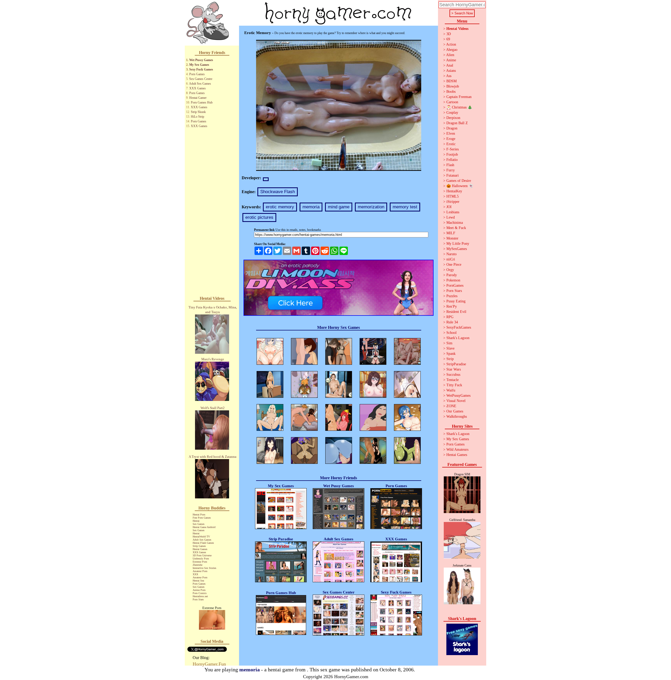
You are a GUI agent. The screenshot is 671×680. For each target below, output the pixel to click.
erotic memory (280, 206)
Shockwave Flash (277, 191)
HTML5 (452, 196)
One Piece (453, 264)
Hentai (196, 520)
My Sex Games (199, 65)
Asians (451, 71)
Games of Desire (458, 181)
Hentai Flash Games (203, 542)
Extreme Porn (200, 561)
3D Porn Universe (202, 555)
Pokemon (453, 280)
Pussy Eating (456, 301)
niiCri (450, 259)
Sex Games (198, 524)
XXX (195, 574)
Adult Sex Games (200, 83)
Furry (450, 170)
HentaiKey (454, 191)
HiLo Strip (197, 116)
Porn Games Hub (202, 102)
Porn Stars (198, 599)
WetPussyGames (458, 396)
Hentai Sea (198, 580)
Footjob (452, 154)
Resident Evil (456, 312)
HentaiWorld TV (201, 536)
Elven (450, 133)
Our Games (454, 411)
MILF (450, 233)
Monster (452, 238)
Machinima (454, 223)
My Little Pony (457, 244)
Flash (450, 165)
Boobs (451, 92)
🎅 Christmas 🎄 (459, 107)
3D (448, 34)
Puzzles (451, 296)
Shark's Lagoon (457, 338)
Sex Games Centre (200, 79)
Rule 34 (452, 322)
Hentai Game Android (204, 527)
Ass (448, 76)
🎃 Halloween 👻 (459, 186)
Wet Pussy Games (201, 60)
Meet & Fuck (456, 228)
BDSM (451, 81)
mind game (338, 206)
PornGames (454, 285)
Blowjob (452, 86)
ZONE (451, 406)
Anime (451, 60)
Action (451, 44)
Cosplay (452, 113)
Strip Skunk (198, 112)
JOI (449, 207)
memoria (311, 206)
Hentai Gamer (198, 98)
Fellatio (452, 160)
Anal (449, 65)
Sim (449, 343)
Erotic (451, 144)
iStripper (452, 202)
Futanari (452, 175)
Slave (450, 348)
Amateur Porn (200, 571)
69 (448, 39)
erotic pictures (259, 217)
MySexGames (456, 249)
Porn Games (197, 74)
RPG (449, 317)
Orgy (450, 270)
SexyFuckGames (458, 327)
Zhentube (197, 564)
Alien (450, 55)
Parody (451, 275)
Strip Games (199, 546)
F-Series (452, 149)
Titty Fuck (454, 385)
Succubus (453, 375)
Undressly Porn (201, 558)
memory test (405, 206)
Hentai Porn (199, 514)
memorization (371, 206)
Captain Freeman (459, 97)
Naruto (451, 254)
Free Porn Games (202, 517)
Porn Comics (200, 593)
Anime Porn (199, 590)
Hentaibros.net (200, 596)
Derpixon (453, 118)
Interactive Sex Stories (204, 568)
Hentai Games (200, 549)
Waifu (450, 390)
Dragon (451, 128)
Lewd (450, 217)
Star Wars (453, 369)
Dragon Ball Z (457, 123)
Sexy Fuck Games (201, 69)
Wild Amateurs (457, 449)
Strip (450, 359)
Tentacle (452, 380)
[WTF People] (212, 628)
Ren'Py (451, 306)
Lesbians (452, 212)
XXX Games (197, 88)
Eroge (450, 139)
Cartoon (452, 102)
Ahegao (451, 50)
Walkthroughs (456, 416)
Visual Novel (456, 401)
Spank (451, 354)
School (451, 333)
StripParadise (456, 364)
